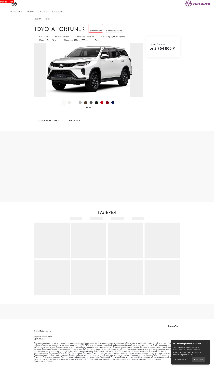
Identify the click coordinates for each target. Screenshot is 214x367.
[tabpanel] (88, 70)
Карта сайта (173, 326)
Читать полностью (179, 359)
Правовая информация (43, 361)
